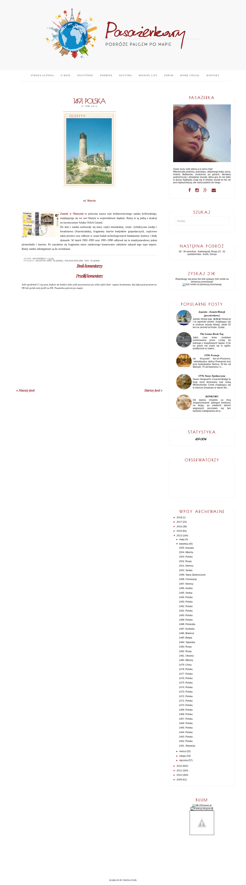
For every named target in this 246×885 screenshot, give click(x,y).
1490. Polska (186, 615)
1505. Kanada (186, 548)
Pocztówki (85, 75)
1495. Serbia (185, 593)
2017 (179, 522)
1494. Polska (186, 597)
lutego (182, 756)
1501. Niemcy (186, 565)
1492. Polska (186, 606)
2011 (179, 770)
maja (181, 539)
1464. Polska (186, 732)
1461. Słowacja (187, 745)
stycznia (183, 760)
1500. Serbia (185, 570)
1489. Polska (186, 619)
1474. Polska (186, 687)
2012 (179, 766)
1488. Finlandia (187, 624)
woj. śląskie (92, 261)
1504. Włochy (186, 552)
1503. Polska (186, 556)
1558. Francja (211, 355)
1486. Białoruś (186, 633)
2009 (179, 779)
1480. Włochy (186, 660)
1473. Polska (186, 691)
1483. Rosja (185, 646)
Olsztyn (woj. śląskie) (49, 261)
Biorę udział (190, 75)
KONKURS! (211, 396)
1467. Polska (186, 719)
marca (182, 751)
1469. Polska (186, 709)
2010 (179, 775)
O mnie (66, 75)
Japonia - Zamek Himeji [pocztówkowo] (212, 313)
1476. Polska (186, 678)
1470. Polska (186, 705)
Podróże (106, 75)
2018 (179, 517)
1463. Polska (186, 736)
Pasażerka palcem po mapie (69, 288)
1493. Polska (186, 601)
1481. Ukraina (186, 655)
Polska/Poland (74, 261)
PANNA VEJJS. (130, 880)
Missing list (148, 75)
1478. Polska (186, 669)
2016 (179, 526)
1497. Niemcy (186, 583)
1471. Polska (186, 700)
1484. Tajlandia (187, 642)
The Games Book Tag (212, 334)
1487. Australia (186, 629)
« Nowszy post (25, 390)
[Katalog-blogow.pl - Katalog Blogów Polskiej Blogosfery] (202, 808)
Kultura (125, 75)
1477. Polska (186, 673)
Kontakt (213, 75)
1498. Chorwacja (188, 579)
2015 (179, 531)
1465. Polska (186, 727)
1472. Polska (186, 696)
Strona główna (42, 75)
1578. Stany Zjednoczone (211, 376)
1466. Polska (186, 723)
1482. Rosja (185, 651)
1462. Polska (186, 741)
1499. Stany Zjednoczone (192, 574)
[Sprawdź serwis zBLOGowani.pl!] (202, 805)
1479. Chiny (185, 664)
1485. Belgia (185, 637)
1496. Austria (186, 588)
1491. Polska (186, 610)
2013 (179, 535)
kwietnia (183, 543)
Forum (169, 75)
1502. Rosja (185, 561)
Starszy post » (153, 390)
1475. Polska (186, 682)
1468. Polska (186, 714)
